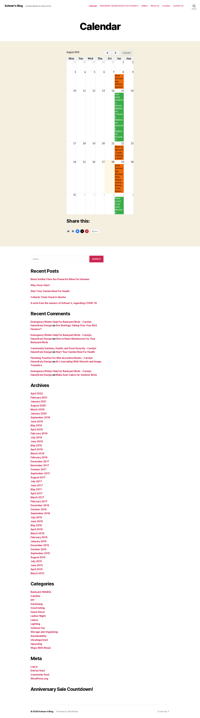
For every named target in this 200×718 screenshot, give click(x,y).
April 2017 (36, 493)
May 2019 (36, 425)
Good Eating (38, 607)
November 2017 (40, 465)
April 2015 (36, 569)
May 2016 (36, 525)
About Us (155, 6)
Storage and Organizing (44, 631)
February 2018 (39, 457)
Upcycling (36, 644)
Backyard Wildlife (41, 592)
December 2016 (40, 505)
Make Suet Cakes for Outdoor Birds (76, 374)
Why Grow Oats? (40, 285)
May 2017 (36, 489)
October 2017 (38, 469)
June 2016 (37, 521)
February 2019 (39, 433)
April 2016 (37, 529)
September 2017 (40, 473)
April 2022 (37, 393)
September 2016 (40, 513)
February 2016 (39, 537)
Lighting (35, 623)
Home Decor (38, 612)
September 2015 (40, 553)
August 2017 (38, 477)
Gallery (144, 6)
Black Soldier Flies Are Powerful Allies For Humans (60, 279)
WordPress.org (39, 678)
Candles (35, 596)
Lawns (34, 620)
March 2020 (37, 409)
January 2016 (38, 541)
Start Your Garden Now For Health (50, 291)
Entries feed (38, 670)
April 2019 (37, 429)
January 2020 (39, 413)
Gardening (37, 604)
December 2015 (40, 545)
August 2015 (38, 557)
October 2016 (39, 509)
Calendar (93, 6)
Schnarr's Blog (14, 5)
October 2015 (38, 549)
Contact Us (178, 6)
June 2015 (37, 565)
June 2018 (37, 441)
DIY (33, 600)
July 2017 (36, 481)
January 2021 (38, 401)
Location (166, 6)
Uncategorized (39, 639)
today (126, 53)
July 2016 (36, 517)
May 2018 (36, 445)
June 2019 (37, 421)
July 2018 (36, 437)
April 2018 (37, 449)
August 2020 (38, 405)
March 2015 (37, 573)
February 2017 (39, 501)
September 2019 (40, 417)
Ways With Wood (41, 647)
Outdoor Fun (38, 628)
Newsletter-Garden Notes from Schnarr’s (119, 6)
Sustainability (38, 636)
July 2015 (36, 561)
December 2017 (40, 461)
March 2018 (37, 453)
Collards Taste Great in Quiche (48, 297)
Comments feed (40, 674)
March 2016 (37, 533)
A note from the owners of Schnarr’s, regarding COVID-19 (64, 303)
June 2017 (37, 485)
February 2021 (39, 397)
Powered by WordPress (67, 711)
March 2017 (37, 497)
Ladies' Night (38, 615)
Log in (34, 666)
